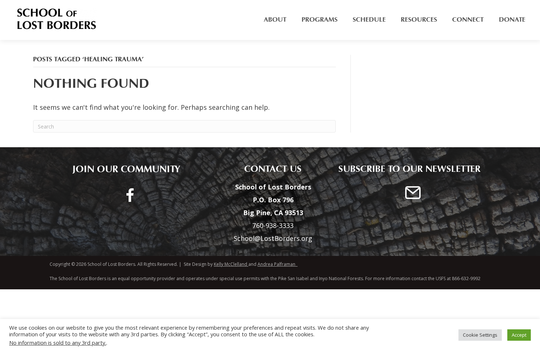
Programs (320, 19)
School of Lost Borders (110, 264)
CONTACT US (269, 169)
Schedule (369, 19)
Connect (468, 19)
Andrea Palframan (278, 264)
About (275, 19)
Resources (419, 19)
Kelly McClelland (230, 264)
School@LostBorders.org (273, 238)
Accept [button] (519, 335)
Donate (512, 19)
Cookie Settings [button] (480, 335)
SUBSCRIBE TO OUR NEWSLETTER (409, 169)
